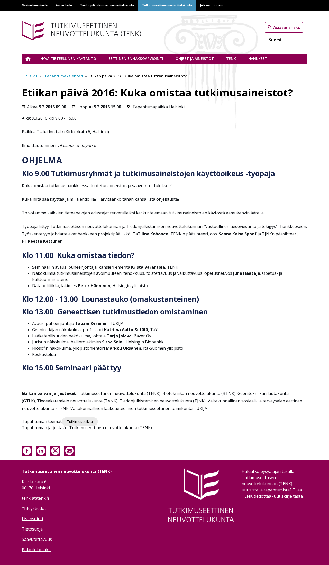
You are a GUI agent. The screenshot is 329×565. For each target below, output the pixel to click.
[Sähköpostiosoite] (69, 450)
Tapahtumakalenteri (63, 75)
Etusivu (31, 58)
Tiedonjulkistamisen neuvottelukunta (107, 5)
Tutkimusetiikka (80, 421)
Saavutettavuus (37, 539)
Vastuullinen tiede (35, 5)
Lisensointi (32, 519)
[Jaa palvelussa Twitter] (55, 450)
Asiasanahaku (286, 27)
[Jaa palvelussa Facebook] (27, 450)
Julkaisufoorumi (211, 5)
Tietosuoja (32, 529)
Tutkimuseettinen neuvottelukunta (167, 5)
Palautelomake (36, 549)
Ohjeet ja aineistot (195, 58)
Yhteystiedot (34, 508)
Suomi (275, 40)
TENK (231, 58)
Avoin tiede (64, 5)
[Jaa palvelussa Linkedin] (41, 450)
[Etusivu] (89, 30)
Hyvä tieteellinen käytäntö (68, 58)
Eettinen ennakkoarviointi (135, 58)
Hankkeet (257, 58)
